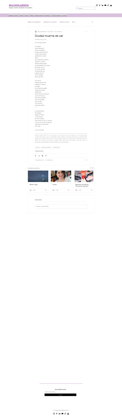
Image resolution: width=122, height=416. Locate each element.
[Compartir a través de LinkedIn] (42, 155)
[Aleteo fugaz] (38, 176)
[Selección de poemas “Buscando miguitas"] (84, 176)
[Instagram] (97, 5)
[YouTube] (105, 5)
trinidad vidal (56, 147)
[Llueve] (61, 176)
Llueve (55, 184)
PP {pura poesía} (39, 151)
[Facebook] (100, 5)
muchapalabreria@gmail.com (61, 410)
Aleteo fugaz (34, 184)
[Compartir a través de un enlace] (46, 155)
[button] (92, 22)
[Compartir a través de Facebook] (35, 155)
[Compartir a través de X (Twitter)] (39, 155)
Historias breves (64, 22)
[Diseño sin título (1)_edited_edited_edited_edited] (111, 5)
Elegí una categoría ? (34, 22)
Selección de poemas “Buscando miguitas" (82, 185)
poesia (37, 147)
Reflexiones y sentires (50, 22)
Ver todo (92, 168)
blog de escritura (46, 147)
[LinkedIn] (102, 5)
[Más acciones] (86, 31)
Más (73, 22)
